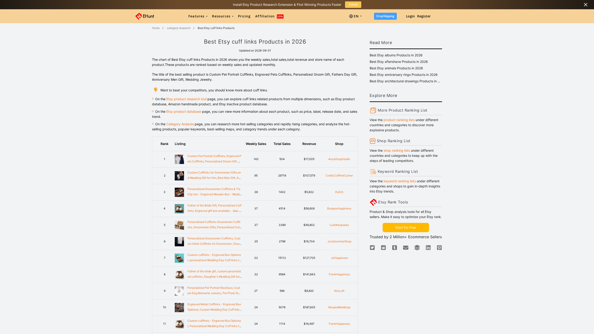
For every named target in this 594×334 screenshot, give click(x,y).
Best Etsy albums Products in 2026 (396, 55)
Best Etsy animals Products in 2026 (396, 68)
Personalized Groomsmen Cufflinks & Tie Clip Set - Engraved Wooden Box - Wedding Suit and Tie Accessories (214, 194)
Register (424, 16)
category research (178, 28)
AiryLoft (339, 290)
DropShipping (385, 16)
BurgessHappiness (339, 208)
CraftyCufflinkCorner (339, 175)
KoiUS (339, 192)
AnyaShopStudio (339, 159)
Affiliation (269, 16)
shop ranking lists (397, 150)
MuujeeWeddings (339, 307)
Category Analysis (180, 124)
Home (156, 28)
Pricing (244, 16)
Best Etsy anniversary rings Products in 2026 (404, 75)
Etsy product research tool (186, 99)
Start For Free (405, 227)
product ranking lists (399, 120)
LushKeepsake (339, 225)
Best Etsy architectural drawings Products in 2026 (406, 81)
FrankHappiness (339, 274)
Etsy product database (183, 111)
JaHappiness (339, 258)
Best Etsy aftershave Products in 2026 (399, 62)
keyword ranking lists (400, 181)
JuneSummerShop (339, 241)
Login (410, 16)
